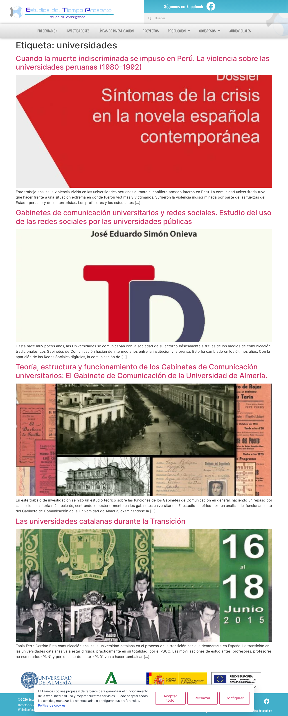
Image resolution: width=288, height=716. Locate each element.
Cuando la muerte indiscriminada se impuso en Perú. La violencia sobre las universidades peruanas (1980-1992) (143, 62)
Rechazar (202, 698)
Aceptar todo (170, 698)
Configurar (234, 698)
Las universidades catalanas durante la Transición (100, 521)
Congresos (207, 31)
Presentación (47, 31)
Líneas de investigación (116, 31)
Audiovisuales (240, 31)
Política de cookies (260, 711)
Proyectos (151, 31)
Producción (177, 31)
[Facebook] (211, 6)
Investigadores (78, 31)
